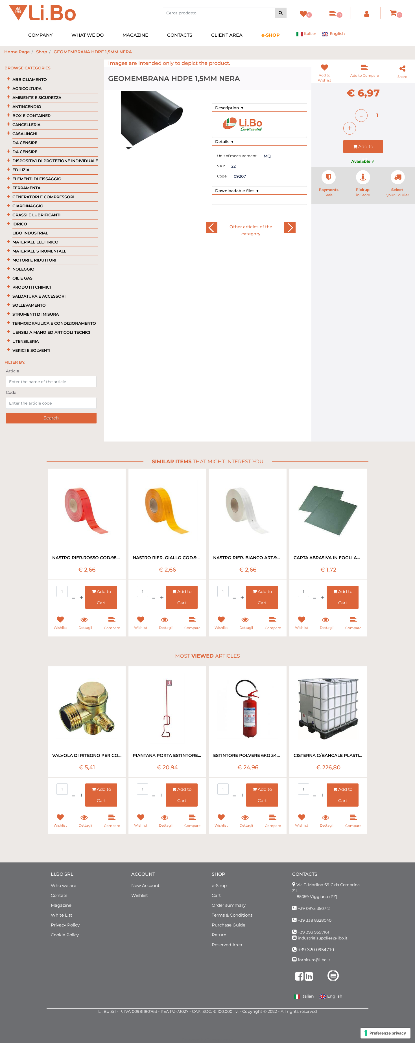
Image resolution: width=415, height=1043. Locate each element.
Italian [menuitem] (309, 33)
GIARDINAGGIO (27, 205)
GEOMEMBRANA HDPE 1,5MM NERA (93, 51)
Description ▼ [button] (229, 107)
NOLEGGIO (23, 269)
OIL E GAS (22, 278)
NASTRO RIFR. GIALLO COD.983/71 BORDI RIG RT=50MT (167, 557)
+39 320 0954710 (316, 949)
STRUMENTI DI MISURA (35, 314)
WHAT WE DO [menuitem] (87, 35)
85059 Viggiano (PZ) (317, 896)
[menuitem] (270, 35)
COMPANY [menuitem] (40, 35)
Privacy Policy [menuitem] (65, 925)
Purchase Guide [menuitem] (228, 925)
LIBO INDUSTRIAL (30, 233)
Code (11, 392)
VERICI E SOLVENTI (31, 350)
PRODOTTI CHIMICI (31, 287)
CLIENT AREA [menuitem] (227, 35)
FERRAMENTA (26, 187)
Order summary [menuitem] (229, 905)
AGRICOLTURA (27, 88)
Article (12, 371)
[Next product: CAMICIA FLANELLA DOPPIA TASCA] (290, 227)
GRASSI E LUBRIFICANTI (36, 215)
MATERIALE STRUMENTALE (39, 251)
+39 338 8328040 (314, 920)
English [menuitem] (337, 33)
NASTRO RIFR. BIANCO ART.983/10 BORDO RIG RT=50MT (247, 557)
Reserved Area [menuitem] (227, 944)
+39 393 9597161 (313, 932)
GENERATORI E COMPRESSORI (43, 196)
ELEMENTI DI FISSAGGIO (37, 178)
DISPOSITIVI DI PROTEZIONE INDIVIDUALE (55, 160)
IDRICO (19, 224)
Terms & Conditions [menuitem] (232, 915)
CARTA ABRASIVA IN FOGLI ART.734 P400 (328, 557)
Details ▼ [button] (224, 141)
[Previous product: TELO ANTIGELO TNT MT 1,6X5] (211, 227)
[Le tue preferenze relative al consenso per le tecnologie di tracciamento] (385, 1033)
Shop (41, 51)
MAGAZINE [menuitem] (135, 35)
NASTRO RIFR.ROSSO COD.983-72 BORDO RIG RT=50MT (86, 557)
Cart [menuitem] (216, 895)
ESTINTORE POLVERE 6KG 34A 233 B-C (247, 755)
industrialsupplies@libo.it (323, 938)
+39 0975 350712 (314, 908)
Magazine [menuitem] (61, 905)
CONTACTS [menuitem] (179, 35)
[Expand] (8, 79)
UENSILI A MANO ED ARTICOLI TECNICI (51, 332)
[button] (281, 13)
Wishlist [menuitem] (139, 895)
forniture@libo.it (314, 959)
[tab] (259, 108)
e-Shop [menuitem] (219, 885)
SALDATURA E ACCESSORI (38, 296)
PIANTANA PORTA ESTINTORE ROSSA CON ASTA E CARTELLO (167, 755)
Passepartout (220, 1039)
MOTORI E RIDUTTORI (34, 260)
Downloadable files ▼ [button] (237, 190)
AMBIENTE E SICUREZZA (36, 97)
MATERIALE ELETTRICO (35, 242)
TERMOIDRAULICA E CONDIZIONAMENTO (54, 323)
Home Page (17, 51)
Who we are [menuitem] (63, 885)
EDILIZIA (20, 169)
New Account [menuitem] (145, 885)
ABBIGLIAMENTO (29, 79)
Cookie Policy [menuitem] (65, 934)
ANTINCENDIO (26, 106)
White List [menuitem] (61, 915)
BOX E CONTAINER (31, 115)
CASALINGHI (24, 133)
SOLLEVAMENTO (29, 305)
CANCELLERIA (26, 124)
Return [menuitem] (219, 934)
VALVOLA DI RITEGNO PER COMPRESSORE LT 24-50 (86, 755)
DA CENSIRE (24, 142)
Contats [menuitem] (59, 895)
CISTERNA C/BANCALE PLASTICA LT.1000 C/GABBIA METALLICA (328, 755)
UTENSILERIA (25, 341)
